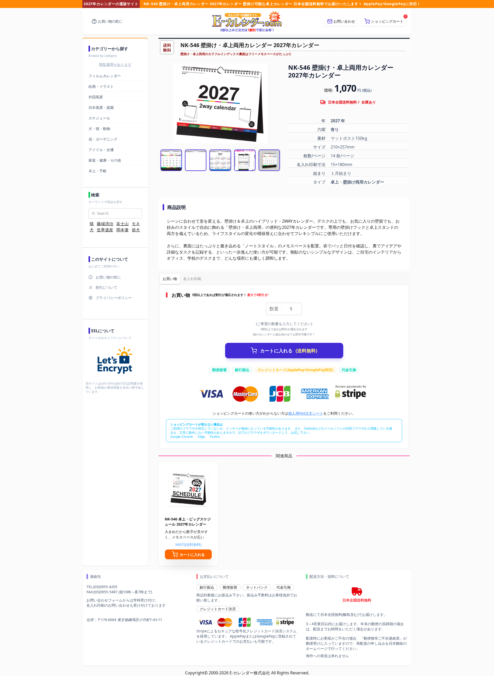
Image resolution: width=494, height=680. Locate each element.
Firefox (215, 436)
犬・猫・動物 (99, 128)
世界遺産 (105, 230)
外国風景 (96, 96)
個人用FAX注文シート (305, 413)
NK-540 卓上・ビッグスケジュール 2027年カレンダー (188, 522)
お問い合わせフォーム (104, 600)
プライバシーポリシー (114, 297)
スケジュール (99, 118)
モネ (136, 223)
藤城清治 (105, 223)
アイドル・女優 (101, 149)
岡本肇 (122, 230)
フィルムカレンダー (105, 75)
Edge (201, 436)
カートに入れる (288, 350)
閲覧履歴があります (115, 64)
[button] (383, 21)
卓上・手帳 (98, 170)
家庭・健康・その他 (105, 160)
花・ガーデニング (103, 139)
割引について (106, 287)
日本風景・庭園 (101, 107)
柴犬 (136, 230)
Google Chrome (181, 436)
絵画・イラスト (101, 86)
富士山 (122, 223)
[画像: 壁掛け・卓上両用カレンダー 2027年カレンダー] (171, 160)
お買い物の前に (110, 21)
